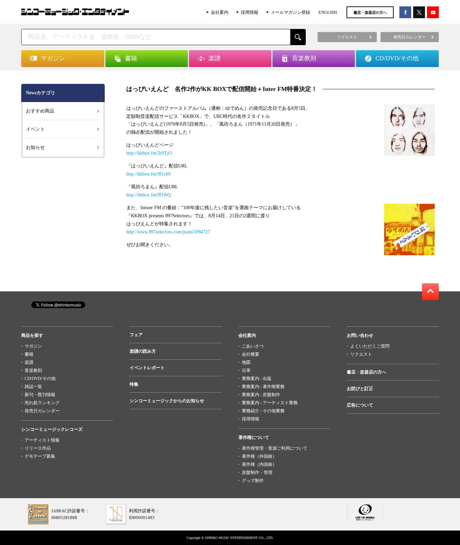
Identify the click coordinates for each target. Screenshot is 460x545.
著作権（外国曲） (259, 456)
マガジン (33, 346)
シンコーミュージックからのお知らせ (167, 400)
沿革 (246, 370)
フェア (136, 334)
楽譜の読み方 (143, 351)
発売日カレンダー (42, 410)
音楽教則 (33, 370)
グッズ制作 (253, 480)
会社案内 (219, 12)
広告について (360, 405)
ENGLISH (328, 12)
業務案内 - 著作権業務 (263, 386)
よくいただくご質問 (370, 346)
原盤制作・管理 (257, 472)
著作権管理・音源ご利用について (274, 448)
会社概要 (250, 354)
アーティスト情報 (42, 440)
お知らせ (35, 147)
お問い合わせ (360, 335)
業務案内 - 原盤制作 (261, 394)
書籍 (29, 354)
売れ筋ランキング (42, 402)
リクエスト (361, 354)
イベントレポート (147, 367)
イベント (35, 129)
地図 (246, 362)
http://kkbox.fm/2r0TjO (149, 153)
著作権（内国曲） (259, 464)
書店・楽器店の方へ (370, 12)
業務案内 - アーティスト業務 (270, 402)
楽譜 (29, 362)
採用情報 (249, 12)
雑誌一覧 (33, 386)
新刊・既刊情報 (40, 394)
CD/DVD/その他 (40, 378)
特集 (134, 384)
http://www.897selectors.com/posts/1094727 (168, 231)
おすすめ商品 (40, 111)
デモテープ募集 (40, 456)
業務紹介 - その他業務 (263, 410)
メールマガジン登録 (290, 12)
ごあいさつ (253, 346)
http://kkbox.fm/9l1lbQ (148, 194)
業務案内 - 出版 (256, 378)
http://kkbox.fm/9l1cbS (148, 174)
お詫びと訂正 (360, 388)
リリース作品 (38, 448)
